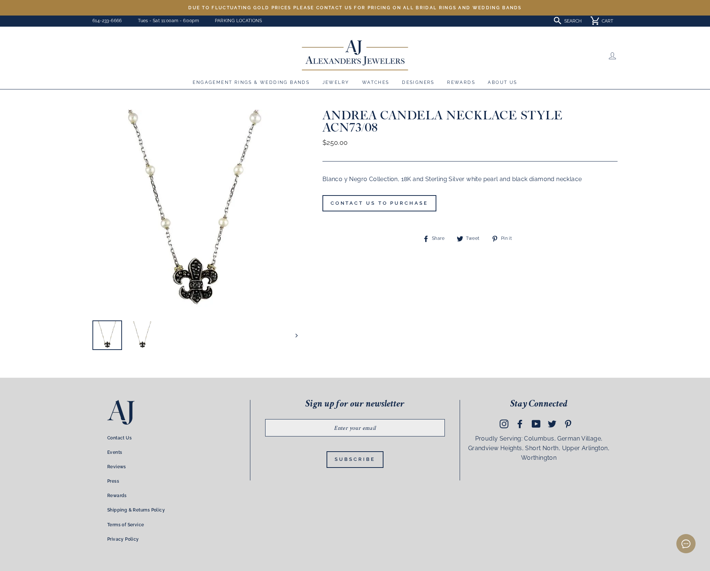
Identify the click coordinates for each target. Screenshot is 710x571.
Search (573, 21)
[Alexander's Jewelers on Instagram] (504, 424)
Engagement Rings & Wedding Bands (251, 82)
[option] (355, 8)
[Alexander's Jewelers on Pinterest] (568, 424)
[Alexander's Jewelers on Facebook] (519, 424)
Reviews (116, 466)
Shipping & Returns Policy (136, 510)
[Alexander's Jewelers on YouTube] (536, 424)
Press (113, 481)
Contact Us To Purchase (379, 203)
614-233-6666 (107, 20)
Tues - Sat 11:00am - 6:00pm (168, 20)
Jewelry (335, 82)
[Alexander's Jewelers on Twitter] (552, 424)
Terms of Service (125, 524)
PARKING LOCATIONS (238, 20)
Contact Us (119, 438)
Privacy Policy (123, 539)
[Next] (293, 335)
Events (114, 452)
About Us (502, 82)
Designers (418, 82)
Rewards (461, 82)
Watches (375, 82)
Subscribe (355, 459)
